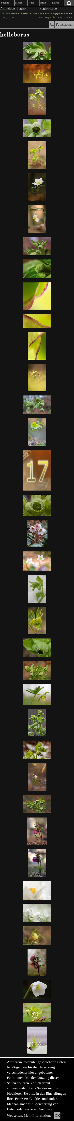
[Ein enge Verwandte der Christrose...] (37, 431)
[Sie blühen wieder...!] (37, 246)
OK (57, 1116)
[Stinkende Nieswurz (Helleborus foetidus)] (37, 377)
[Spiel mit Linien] (37, 345)
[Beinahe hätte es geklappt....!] (37, 589)
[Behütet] (37, 219)
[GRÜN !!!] (37, 804)
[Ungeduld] (37, 1040)
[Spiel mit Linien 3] (37, 296)
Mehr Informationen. (39, 1116)
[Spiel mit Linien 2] (37, 321)
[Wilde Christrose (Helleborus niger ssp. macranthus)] (37, 470)
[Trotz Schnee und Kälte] (37, 913)
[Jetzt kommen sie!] (37, 1012)
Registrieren (48, 8)
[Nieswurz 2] (37, 831)
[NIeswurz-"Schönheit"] (37, 722)
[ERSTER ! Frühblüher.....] (37, 404)
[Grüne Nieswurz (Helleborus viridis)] (37, 155)
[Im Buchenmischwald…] (37, 73)
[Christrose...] (37, 620)
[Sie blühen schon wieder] (37, 670)
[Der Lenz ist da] (37, 962)
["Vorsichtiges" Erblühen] (37, 647)
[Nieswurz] (37, 694)
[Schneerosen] (37, 534)
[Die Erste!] (37, 935)
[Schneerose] (37, 561)
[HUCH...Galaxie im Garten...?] (37, 777)
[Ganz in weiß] (37, 890)
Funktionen (64, 24)
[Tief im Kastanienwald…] (37, 187)
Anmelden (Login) (13, 8)
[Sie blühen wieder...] (37, 128)
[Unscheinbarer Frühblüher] (37, 505)
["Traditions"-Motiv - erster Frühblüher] (37, 51)
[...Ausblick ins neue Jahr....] (37, 268)
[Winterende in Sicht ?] (37, 750)
